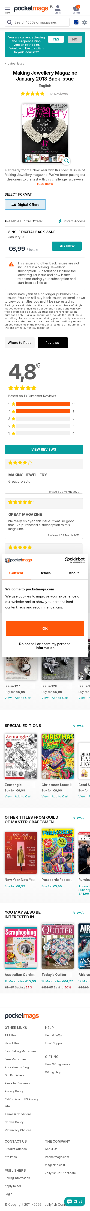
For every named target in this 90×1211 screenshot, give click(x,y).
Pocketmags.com (57, 1157)
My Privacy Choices (18, 1130)
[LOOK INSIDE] (45, 162)
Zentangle (13, 785)
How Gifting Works (57, 1064)
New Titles (12, 1043)
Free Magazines (16, 1059)
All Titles (10, 1035)
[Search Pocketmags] (9, 23)
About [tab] (74, 573)
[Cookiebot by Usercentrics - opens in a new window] (65, 560)
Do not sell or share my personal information (45, 646)
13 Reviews (59, 94)
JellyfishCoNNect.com (60, 1173)
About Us (51, 1149)
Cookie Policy (14, 1122)
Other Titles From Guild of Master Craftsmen (31, 817)
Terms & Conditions (18, 1114)
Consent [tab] (16, 573)
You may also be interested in (23, 912)
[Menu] (7, 8)
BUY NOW (67, 246)
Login (8, 1194)
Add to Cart (23, 698)
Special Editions (23, 725)
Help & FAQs (53, 1035)
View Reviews (43, 449)
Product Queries (16, 1149)
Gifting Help (53, 1072)
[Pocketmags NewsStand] (30, 9)
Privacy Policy (14, 1091)
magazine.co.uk (55, 1165)
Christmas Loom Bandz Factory (57, 785)
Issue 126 (49, 686)
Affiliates (11, 1157)
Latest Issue (16, 63)
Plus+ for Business (17, 1083)
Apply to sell (13, 1186)
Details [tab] (45, 573)
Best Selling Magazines (20, 1051)
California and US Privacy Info (22, 1103)
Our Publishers (14, 1075)
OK (45, 628)
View (8, 698)
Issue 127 (12, 686)
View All (79, 726)
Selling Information (17, 1178)
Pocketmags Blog (17, 1067)
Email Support (54, 1043)
